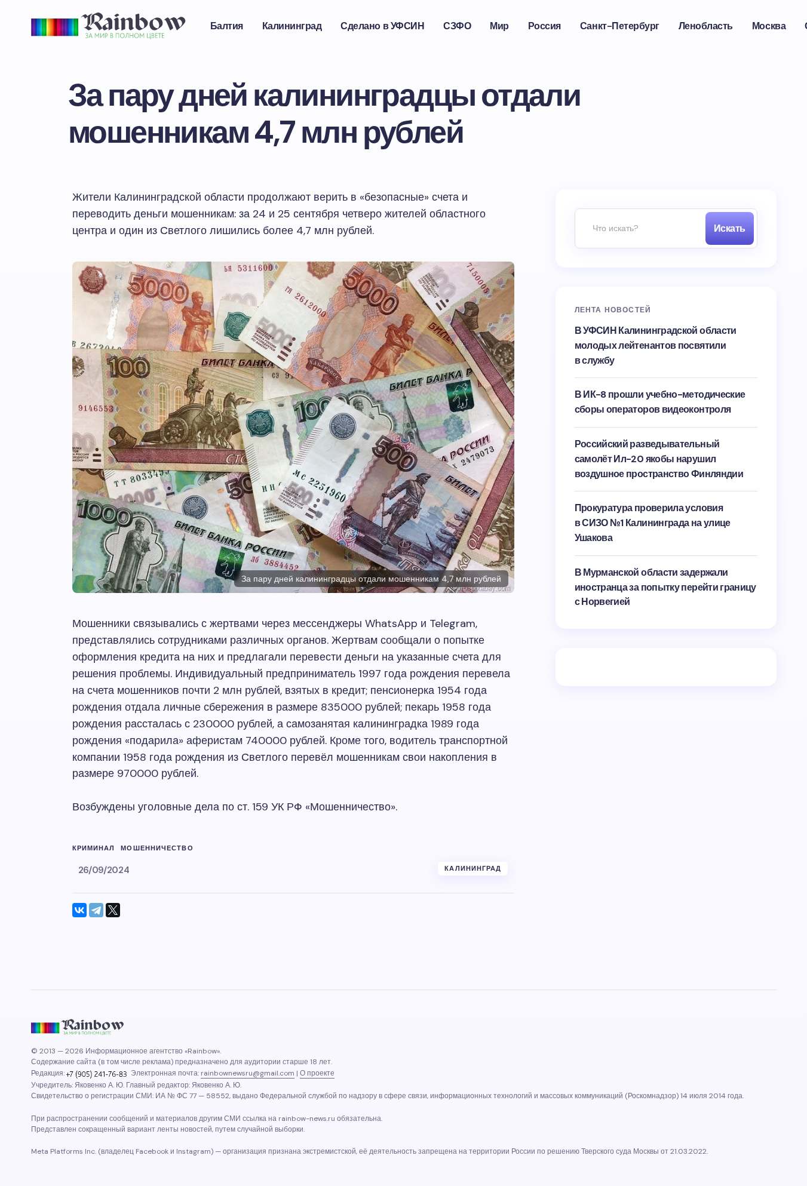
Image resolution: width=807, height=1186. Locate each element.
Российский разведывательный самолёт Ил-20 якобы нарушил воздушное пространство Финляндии (659, 459)
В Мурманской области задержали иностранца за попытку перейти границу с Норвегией (665, 587)
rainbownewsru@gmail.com (247, 1073)
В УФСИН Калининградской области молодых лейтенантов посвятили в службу (656, 345)
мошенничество (157, 848)
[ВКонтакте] (79, 910)
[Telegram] (96, 910)
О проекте (317, 1073)
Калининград (472, 868)
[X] (113, 910)
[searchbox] (637, 228)
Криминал (93, 848)
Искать (729, 228)
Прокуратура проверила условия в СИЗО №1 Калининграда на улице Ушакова (653, 523)
